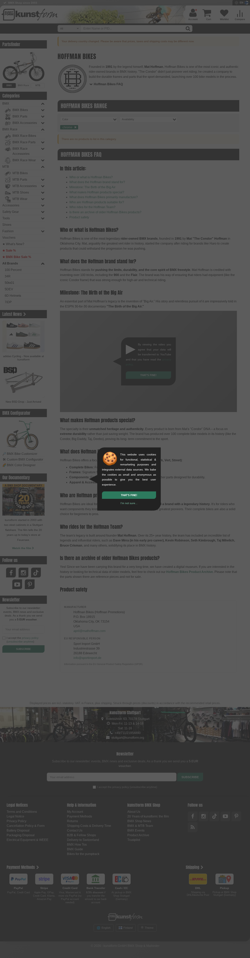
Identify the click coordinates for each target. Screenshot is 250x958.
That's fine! (129, 495)
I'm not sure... (129, 503)
